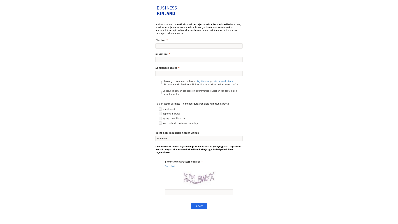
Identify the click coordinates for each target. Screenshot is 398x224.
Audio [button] (173, 166)
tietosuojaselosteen (223, 81)
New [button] (167, 166)
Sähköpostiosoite (166, 68)
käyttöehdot (203, 81)
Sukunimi (161, 54)
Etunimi (160, 40)
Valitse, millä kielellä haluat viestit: (177, 132)
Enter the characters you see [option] (182, 161)
